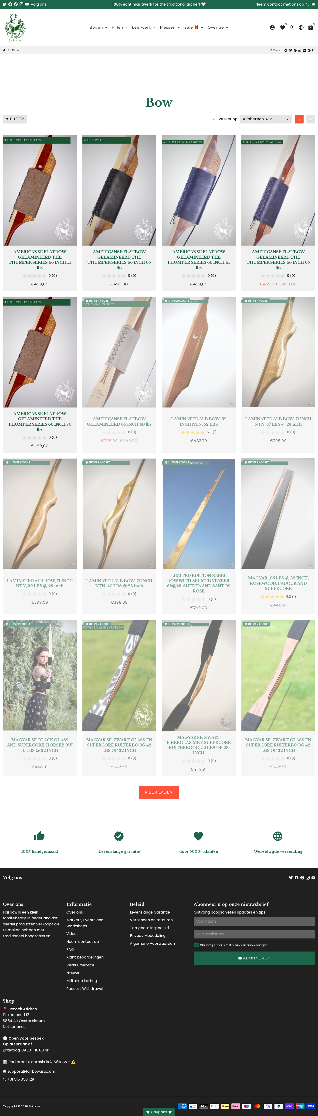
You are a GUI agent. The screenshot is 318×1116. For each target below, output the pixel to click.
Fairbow (34, 1106)
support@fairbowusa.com (29, 1071)
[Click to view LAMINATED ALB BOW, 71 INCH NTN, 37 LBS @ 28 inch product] (278, 352)
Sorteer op (225, 119)
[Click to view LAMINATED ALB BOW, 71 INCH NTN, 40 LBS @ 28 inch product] (119, 513)
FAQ (70, 949)
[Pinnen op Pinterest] (295, 50)
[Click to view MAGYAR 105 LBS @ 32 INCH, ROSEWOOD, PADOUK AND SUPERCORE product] (278, 513)
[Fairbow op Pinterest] (16, 4)
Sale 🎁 (194, 27)
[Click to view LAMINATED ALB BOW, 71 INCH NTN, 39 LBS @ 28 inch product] (40, 513)
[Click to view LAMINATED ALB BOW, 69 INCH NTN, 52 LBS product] (199, 352)
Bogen (98, 27)
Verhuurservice (80, 965)
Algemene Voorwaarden (152, 943)
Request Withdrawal (84, 988)
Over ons (74, 912)
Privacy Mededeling (148, 935)
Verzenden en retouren (151, 920)
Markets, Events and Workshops (84, 923)
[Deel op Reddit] (309, 50)
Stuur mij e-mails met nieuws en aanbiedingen (233, 945)
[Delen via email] (313, 50)
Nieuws (72, 973)
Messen (170, 27)
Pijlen (120, 27)
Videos (72, 933)
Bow (15, 50)
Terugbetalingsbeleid (149, 928)
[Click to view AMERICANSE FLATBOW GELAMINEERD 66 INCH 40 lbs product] (119, 352)
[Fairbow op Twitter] (5, 4)
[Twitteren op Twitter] (290, 50)
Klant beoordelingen (85, 957)
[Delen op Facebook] (285, 50)
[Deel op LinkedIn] (304, 50)
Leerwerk (144, 27)
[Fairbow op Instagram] (21, 4)
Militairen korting (81, 980)
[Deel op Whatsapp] (299, 50)
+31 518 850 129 (18, 1079)
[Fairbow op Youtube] (27, 4)
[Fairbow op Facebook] (10, 4)
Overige (218, 27)
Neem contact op (82, 941)
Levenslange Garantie (150, 912)
